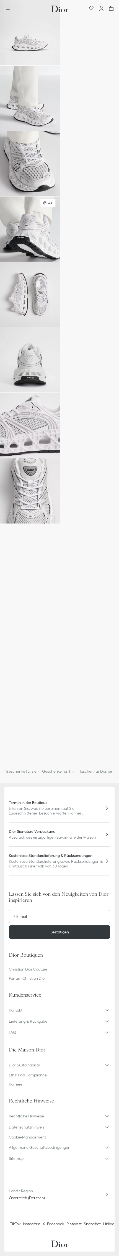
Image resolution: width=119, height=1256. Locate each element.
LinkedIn (110, 1224)
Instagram (31, 1224)
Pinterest (74, 1224)
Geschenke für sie (21, 771)
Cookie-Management (27, 1137)
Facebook (55, 1224)
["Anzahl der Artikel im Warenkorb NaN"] (111, 9)
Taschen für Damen (96, 771)
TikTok (15, 1224)
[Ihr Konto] (101, 9)
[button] (30, 32)
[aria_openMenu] (9, 9)
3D (50, 203)
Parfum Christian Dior (27, 978)
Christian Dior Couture (28, 969)
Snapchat (92, 1224)
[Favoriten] (91, 9)
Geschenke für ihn (58, 771)
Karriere (15, 1084)
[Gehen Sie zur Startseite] (59, 9)
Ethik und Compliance (28, 1075)
